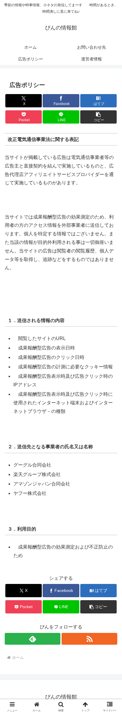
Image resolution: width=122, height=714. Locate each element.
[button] (98, 117)
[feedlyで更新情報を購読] (32, 639)
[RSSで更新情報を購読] (89, 639)
